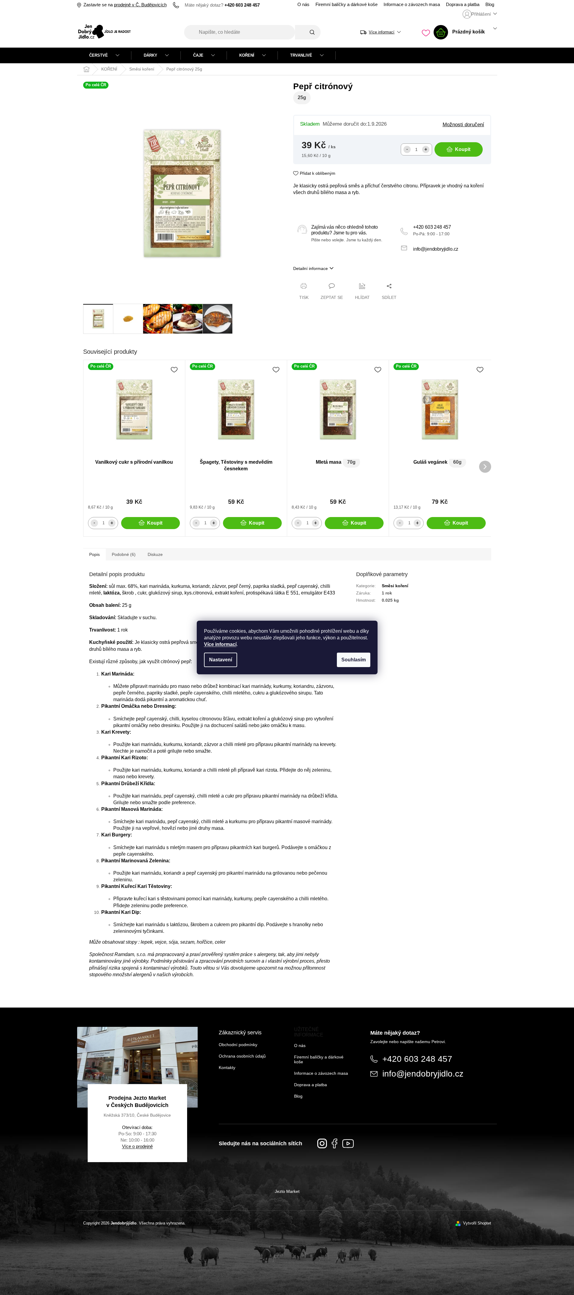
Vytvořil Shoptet (477, 1223)
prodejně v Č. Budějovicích (140, 4)
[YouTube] (348, 1143)
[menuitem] (104, 55)
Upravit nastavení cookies (209, 1223)
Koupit (462, 149)
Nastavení (220, 659)
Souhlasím (353, 659)
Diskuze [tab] (155, 554)
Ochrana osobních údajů (242, 1056)
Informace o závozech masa (412, 4)
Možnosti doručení (463, 124)
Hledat (308, 32)
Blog (489, 4)
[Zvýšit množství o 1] (425, 149)
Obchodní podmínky (238, 1044)
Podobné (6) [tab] (124, 554)
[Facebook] (334, 1143)
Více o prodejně (137, 1146)
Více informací (220, 644)
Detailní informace (310, 268)
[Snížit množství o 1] (407, 149)
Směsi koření (395, 585)
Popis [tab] (94, 554)
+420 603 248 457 (432, 227)
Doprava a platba (462, 4)
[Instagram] (322, 1143)
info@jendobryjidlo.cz (435, 249)
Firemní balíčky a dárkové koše (346, 4)
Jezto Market (287, 1191)
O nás (303, 4)
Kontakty (227, 1067)
